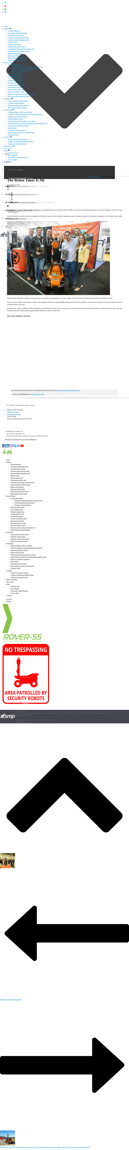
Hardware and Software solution (18, 105)
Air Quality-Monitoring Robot (17, 33)
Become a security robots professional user (21, 94)
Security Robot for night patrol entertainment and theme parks (27, 123)
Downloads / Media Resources (18, 157)
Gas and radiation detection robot (18, 40)
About (6, 150)
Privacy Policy (12, 159)
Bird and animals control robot (17, 58)
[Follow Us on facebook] (4, 447)
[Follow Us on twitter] (18, 447)
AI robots (9, 599)
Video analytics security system (21, 186)
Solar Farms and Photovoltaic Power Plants (22, 121)
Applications (8, 110)
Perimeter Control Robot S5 (21, 71)
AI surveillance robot (14, 76)
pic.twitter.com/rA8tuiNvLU (71, 390)
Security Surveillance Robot (17, 85)
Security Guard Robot (15, 83)
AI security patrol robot (15, 78)
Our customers (12, 155)
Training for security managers (21, 202)
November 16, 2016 (37, 394)
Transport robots (13, 135)
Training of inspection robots (20, 218)
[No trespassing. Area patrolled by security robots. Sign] (25, 703)
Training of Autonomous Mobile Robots (21, 141)
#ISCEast (58, 390)
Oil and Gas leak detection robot (18, 38)
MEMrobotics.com (13, 412)
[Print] (8, 206)
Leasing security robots (15, 87)
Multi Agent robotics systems (17, 107)
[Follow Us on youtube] (22, 447)
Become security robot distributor (18, 96)
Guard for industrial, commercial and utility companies (25, 114)
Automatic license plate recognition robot (21, 49)
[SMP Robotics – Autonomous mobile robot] (7, 719)
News (6, 26)
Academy (8, 194)
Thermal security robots (15, 74)
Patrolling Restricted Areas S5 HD (23, 69)
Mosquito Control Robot (16, 56)
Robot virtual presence (15, 53)
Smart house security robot (16, 46)
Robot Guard (12, 128)
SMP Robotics (93, 176)
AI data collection (13, 31)
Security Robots (11, 170)
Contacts (7, 162)
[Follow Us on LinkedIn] (7, 447)
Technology (9, 178)
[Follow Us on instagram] (11, 447)
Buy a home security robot (16, 89)
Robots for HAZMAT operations (18, 126)
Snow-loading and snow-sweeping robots (21, 132)
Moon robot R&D (10, 146)
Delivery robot (12, 42)
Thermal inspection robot (16, 35)
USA (98, 176)
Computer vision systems (16, 103)
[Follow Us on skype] (14, 447)
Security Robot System (15, 80)
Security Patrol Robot (17, 178)
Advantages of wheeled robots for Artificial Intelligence (21, 439)
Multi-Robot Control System (17, 60)
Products (7, 28)
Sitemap (8, 601)
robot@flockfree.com (14, 414)
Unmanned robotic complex (17, 130)
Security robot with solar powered (19, 51)
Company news (13, 153)
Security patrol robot (14, 44)
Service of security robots (16, 92)
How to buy (8, 148)
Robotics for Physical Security (17, 117)
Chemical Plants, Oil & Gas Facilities (23, 194)
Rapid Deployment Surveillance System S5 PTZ (27, 67)
